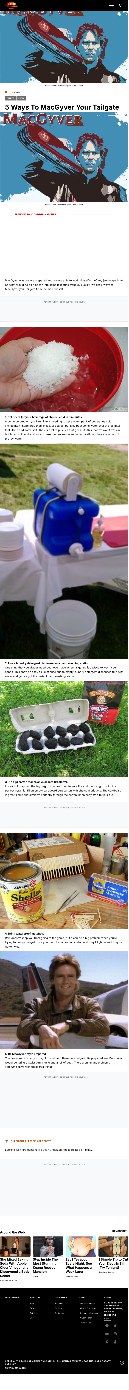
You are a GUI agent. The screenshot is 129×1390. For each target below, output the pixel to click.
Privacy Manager (15, 1368)
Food (21, 98)
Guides (10, 98)
